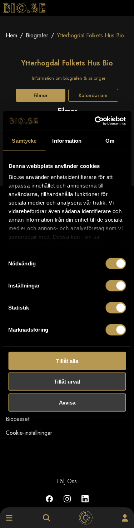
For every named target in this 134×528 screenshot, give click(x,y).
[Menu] (9, 518)
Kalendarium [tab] (93, 95)
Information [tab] (66, 140)
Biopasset (17, 419)
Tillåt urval (67, 382)
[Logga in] (125, 518)
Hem (11, 35)
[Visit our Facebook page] (49, 504)
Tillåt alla (67, 361)
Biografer (37, 35)
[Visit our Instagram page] (67, 504)
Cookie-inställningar (29, 433)
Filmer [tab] (41, 95)
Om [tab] (109, 140)
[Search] (46, 518)
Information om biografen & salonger (68, 78)
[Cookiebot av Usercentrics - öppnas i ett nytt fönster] (95, 121)
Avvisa (67, 402)
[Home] (86, 518)
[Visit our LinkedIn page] (85, 504)
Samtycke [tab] (24, 140)
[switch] (115, 285)
